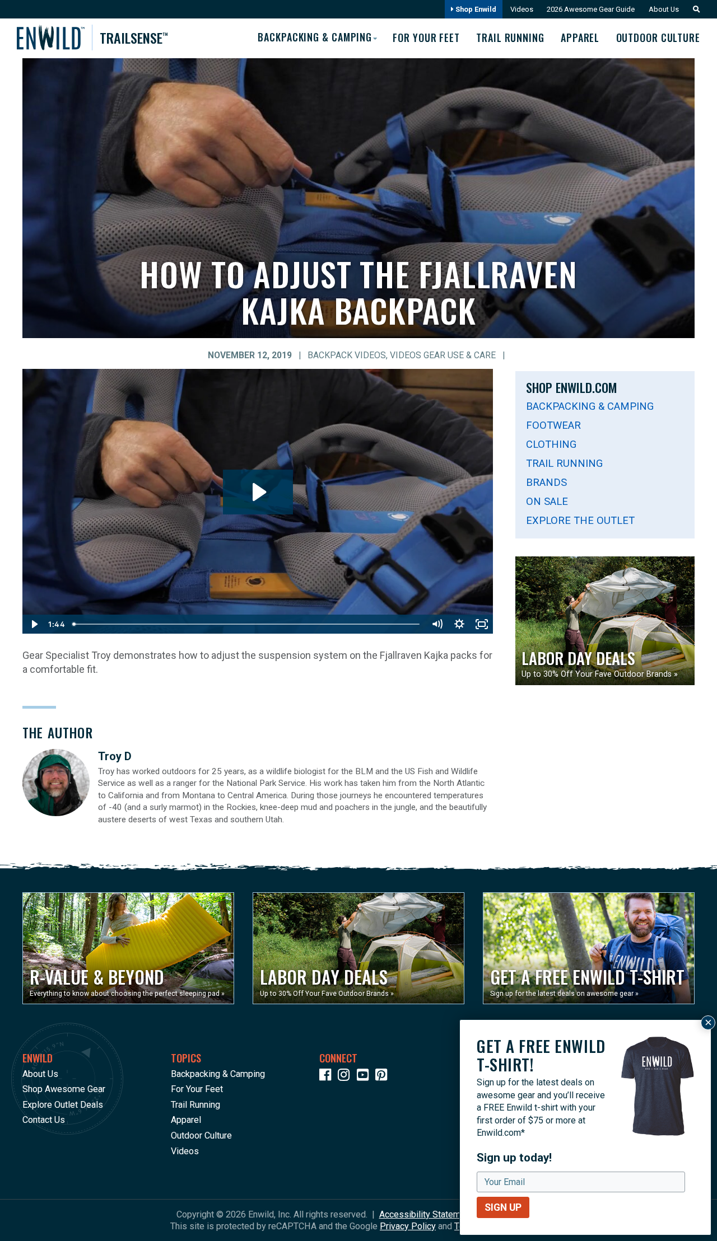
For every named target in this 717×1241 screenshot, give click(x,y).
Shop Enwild (475, 9)
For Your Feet (426, 37)
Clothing (551, 444)
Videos (521, 9)
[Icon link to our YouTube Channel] (365, 1076)
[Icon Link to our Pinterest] (383, 1076)
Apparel (580, 37)
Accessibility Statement (426, 1214)
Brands (546, 482)
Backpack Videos (347, 355)
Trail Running (510, 37)
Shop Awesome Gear (63, 1089)
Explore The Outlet (580, 520)
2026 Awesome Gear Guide (591, 9)
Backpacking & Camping (590, 406)
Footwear (553, 425)
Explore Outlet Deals (62, 1104)
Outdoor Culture (658, 37)
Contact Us (43, 1119)
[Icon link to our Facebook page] (327, 1076)
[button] (693, 9)
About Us (664, 9)
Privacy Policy (408, 1226)
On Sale (547, 501)
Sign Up (503, 1207)
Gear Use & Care (459, 355)
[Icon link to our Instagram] (346, 1076)
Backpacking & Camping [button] (315, 37)
